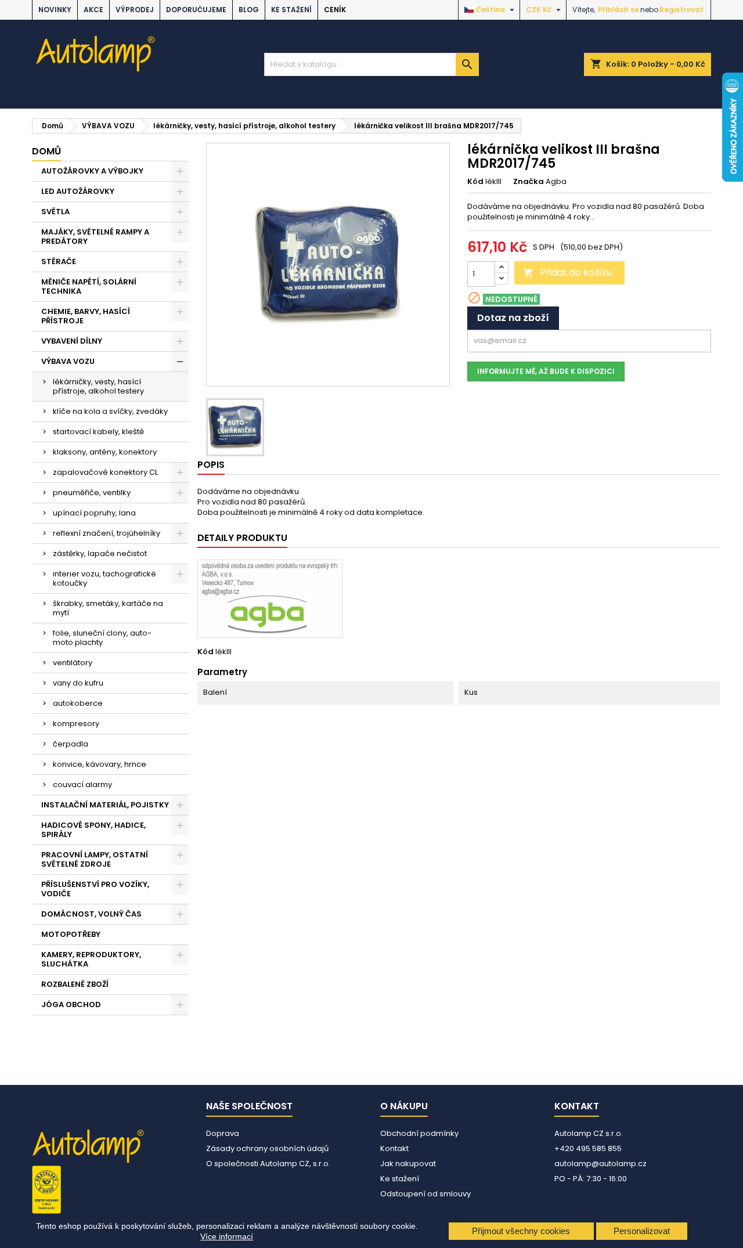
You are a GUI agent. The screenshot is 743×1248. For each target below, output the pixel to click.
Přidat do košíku (567, 272)
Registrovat (681, 10)
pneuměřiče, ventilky (92, 492)
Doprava (222, 1133)
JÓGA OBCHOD (71, 1004)
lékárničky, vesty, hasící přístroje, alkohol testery (98, 386)
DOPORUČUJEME (196, 10)
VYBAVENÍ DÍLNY (71, 341)
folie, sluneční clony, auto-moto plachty (102, 637)
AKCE (93, 10)
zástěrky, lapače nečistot (100, 553)
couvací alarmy (82, 784)
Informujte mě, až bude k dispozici (546, 371)
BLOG (249, 10)
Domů (46, 151)
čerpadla (70, 743)
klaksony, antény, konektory (105, 451)
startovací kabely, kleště (98, 431)
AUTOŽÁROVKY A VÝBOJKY (92, 170)
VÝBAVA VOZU (68, 361)
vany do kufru (78, 682)
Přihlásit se (618, 10)
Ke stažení (291, 10)
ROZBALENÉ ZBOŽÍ (75, 984)
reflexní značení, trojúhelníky (106, 533)
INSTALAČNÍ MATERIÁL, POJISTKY (105, 804)
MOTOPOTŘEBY (70, 934)
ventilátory (72, 662)
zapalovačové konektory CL (105, 472)
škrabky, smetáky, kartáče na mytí (108, 608)
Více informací (226, 1236)
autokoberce (78, 703)
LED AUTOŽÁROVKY (77, 191)
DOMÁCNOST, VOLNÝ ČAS (91, 913)
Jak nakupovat (408, 1163)
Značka (528, 181)
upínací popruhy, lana (94, 512)
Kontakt (394, 1148)
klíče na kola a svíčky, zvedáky (110, 411)
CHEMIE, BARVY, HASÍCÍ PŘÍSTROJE (85, 316)
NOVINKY (54, 10)
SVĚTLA (55, 211)
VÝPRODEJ (135, 10)
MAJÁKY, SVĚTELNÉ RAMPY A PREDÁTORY (95, 236)
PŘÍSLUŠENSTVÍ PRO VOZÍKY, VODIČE (95, 889)
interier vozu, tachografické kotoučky (104, 578)
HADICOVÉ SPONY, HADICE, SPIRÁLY (93, 830)
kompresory (76, 723)
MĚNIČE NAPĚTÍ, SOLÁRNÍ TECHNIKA (88, 286)
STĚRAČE (58, 261)
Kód (475, 181)
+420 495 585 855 (588, 1148)
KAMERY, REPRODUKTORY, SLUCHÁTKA (91, 959)
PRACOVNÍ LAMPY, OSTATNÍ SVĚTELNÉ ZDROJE (94, 859)
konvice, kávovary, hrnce (99, 764)
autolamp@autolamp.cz (600, 1163)
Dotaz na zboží (513, 317)
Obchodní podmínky (419, 1133)
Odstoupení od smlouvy (425, 1193)
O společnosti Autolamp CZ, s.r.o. (268, 1163)
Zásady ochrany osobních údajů (267, 1148)
